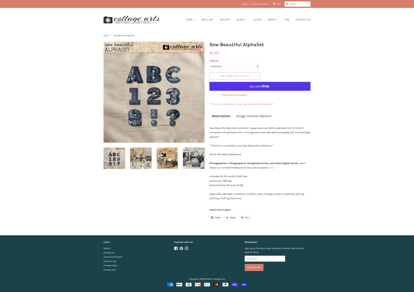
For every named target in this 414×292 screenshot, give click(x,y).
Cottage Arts (219, 279)
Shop (189, 19)
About (272, 19)
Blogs (241, 19)
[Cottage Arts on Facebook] (176, 249)
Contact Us (109, 252)
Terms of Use (110, 261)
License (213, 60)
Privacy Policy (110, 265)
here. (272, 167)
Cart (279, 4)
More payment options (234, 94)
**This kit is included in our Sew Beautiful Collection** (241, 104)
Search (107, 248)
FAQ (287, 19)
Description (221, 116)
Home (106, 35)
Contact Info (109, 270)
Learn (258, 19)
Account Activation (113, 257)
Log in (244, 4)
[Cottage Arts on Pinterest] (181, 249)
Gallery (225, 19)
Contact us (303, 19)
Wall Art (207, 19)
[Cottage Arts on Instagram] (186, 249)
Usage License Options (253, 116)
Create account (260, 4)
